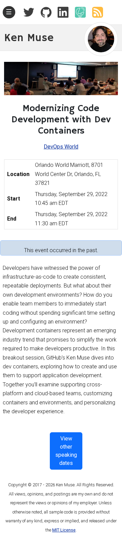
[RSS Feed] (95, 12)
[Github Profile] (43, 12)
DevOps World (61, 146)
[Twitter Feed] (28, 12)
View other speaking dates (66, 450)
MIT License (64, 530)
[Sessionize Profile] (77, 12)
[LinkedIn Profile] (60, 12)
